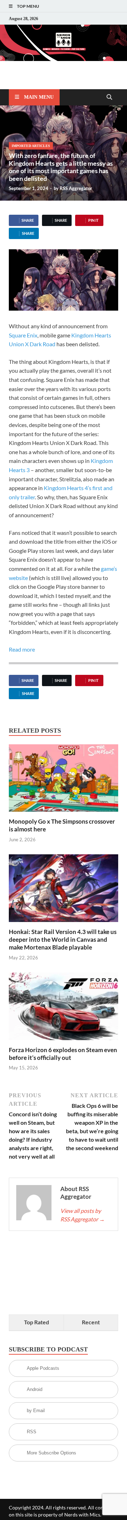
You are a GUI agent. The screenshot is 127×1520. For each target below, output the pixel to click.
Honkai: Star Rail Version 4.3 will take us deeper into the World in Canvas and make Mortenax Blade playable (62, 939)
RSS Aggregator (76, 188)
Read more (22, 649)
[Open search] (109, 97)
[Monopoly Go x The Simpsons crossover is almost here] (63, 780)
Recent (91, 1322)
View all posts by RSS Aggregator (82, 1214)
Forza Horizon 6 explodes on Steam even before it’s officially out (63, 1053)
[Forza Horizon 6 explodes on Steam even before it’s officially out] (63, 1008)
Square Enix (23, 335)
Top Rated (36, 1322)
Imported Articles (31, 146)
